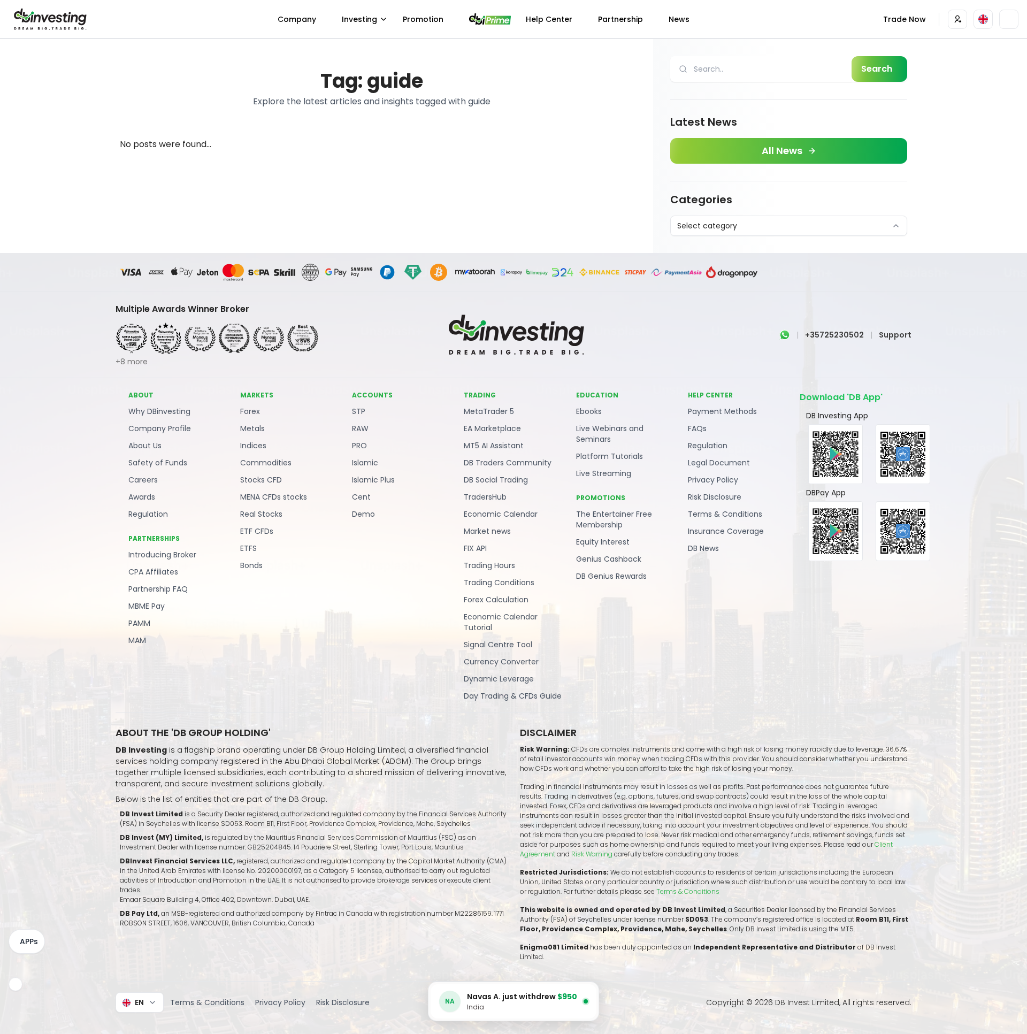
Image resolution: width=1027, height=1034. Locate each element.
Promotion (423, 19)
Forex (250, 411)
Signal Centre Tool (498, 644)
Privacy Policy (713, 479)
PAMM (139, 623)
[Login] (957, 19)
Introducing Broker (162, 554)
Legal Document (719, 462)
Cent (361, 497)
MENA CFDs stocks (273, 497)
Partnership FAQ (158, 589)
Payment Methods (722, 411)
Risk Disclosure (714, 497)
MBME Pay (146, 606)
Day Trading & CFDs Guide (513, 696)
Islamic (365, 462)
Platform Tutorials (609, 456)
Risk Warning (592, 854)
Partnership (620, 19)
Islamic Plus (373, 479)
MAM (137, 640)
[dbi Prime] (490, 19)
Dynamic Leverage (499, 678)
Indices (253, 445)
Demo (363, 514)
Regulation (148, 514)
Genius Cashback (608, 559)
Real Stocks (261, 514)
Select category (707, 225)
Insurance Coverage (726, 531)
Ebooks (589, 411)
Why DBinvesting (159, 411)
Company (297, 19)
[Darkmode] (1008, 19)
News (679, 19)
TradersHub (485, 497)
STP (358, 411)
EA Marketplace (492, 428)
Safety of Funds (157, 462)
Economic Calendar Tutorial (501, 622)
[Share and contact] (15, 984)
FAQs (697, 428)
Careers (143, 479)
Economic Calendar (501, 514)
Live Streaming (603, 473)
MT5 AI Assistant (494, 445)
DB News (703, 548)
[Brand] (49, 19)
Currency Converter (501, 661)
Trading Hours (489, 565)
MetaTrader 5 (489, 411)
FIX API (475, 548)
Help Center (549, 19)
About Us (145, 445)
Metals (252, 428)
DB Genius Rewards (611, 576)
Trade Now (904, 19)
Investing (359, 19)
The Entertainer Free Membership (614, 519)
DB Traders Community (507, 462)
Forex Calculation (496, 599)
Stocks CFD (261, 479)
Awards (141, 497)
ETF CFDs (256, 531)
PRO (359, 445)
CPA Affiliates (153, 571)
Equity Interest (603, 542)
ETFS (248, 548)
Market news (487, 531)
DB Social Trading (496, 479)
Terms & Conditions (725, 514)
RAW (360, 428)
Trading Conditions (499, 582)
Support (895, 335)
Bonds (251, 565)
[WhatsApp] (784, 335)
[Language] (983, 19)
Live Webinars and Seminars (609, 434)
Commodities (266, 462)
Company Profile (159, 428)
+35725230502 (834, 335)
